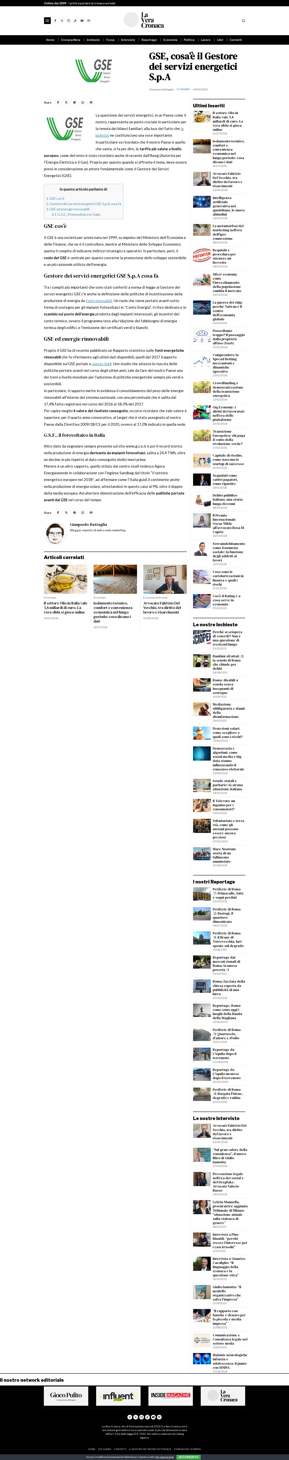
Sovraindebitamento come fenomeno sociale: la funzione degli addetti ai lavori (229, 552)
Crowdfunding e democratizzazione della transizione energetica (228, 389)
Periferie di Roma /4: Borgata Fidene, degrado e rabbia (228, 1094)
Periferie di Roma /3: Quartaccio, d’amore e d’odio (227, 1034)
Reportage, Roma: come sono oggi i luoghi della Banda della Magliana (227, 1012)
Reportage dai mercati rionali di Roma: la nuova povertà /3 (226, 963)
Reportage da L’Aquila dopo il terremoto (225, 1054)
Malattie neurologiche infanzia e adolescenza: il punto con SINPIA (230, 1361)
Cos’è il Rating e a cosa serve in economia (226, 600)
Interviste (162, 597)
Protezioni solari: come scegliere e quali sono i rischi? (228, 733)
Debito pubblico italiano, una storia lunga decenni (228, 499)
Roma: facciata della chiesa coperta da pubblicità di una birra (229, 987)
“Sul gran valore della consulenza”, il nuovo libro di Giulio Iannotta (230, 1156)
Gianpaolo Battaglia (161, 89)
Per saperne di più (164, 1456)
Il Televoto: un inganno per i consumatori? (224, 805)
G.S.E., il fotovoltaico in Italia (75, 214)
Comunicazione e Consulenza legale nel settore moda (230, 1339)
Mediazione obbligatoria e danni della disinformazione (229, 710)
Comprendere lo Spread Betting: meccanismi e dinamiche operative (226, 363)
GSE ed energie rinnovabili (67, 209)
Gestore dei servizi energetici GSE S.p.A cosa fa (83, 204)
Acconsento (188, 1457)
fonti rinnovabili (99, 300)
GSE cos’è (55, 198)
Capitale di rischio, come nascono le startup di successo (228, 459)
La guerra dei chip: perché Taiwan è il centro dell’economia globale (228, 310)
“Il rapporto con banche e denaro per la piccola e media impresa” (229, 1317)
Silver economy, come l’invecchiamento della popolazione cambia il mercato (227, 282)
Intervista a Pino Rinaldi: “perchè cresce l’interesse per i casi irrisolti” (230, 1240)
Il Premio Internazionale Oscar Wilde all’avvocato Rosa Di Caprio (228, 523)
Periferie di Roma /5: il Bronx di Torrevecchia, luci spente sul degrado (228, 939)
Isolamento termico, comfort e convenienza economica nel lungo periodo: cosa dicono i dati (113, 612)
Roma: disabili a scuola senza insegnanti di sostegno (225, 686)
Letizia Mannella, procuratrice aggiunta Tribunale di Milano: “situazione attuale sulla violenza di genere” (230, 1212)
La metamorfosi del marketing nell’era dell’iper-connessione (228, 232)
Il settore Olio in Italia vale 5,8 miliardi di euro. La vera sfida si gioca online (65, 607)
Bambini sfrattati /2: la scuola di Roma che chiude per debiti (228, 662)
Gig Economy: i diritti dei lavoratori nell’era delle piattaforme (228, 413)
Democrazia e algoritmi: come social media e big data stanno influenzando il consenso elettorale (228, 758)
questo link (101, 363)
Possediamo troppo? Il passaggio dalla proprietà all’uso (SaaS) (229, 337)
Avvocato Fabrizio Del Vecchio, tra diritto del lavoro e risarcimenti (162, 607)
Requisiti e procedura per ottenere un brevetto (224, 256)
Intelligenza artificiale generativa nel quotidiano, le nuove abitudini (229, 206)
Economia (183, 89)
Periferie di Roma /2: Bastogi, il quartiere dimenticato (227, 915)
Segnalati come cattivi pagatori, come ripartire (225, 479)
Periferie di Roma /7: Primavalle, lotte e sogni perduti (228, 893)
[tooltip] (55, 20)
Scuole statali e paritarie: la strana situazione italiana (228, 785)
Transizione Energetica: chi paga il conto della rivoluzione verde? (229, 437)
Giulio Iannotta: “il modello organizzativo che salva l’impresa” (227, 1293)
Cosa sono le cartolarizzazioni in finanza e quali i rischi (228, 578)
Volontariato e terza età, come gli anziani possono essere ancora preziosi (228, 829)
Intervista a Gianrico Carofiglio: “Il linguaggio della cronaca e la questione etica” (229, 1267)
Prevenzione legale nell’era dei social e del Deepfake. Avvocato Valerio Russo (228, 1182)
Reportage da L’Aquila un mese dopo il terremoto (227, 1074)
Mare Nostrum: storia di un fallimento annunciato (224, 855)
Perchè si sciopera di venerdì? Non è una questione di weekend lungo (227, 638)
